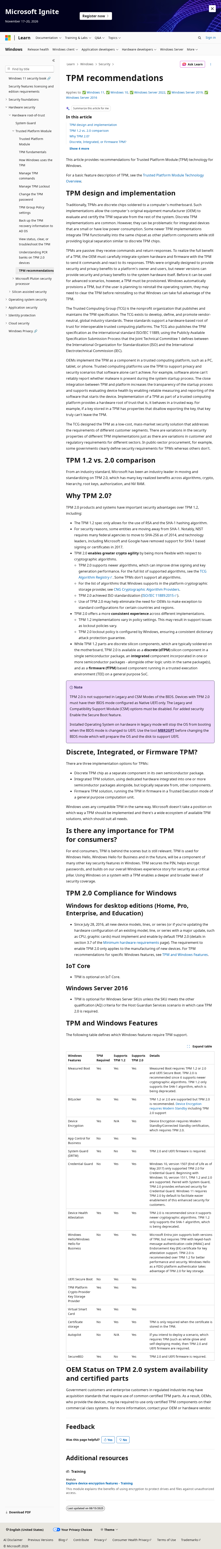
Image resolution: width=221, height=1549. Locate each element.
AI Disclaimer (13, 1540)
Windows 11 (95, 92)
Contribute (81, 1540)
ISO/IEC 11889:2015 (158, 595)
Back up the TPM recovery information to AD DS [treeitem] (36, 225)
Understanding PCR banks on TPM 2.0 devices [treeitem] (33, 257)
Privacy (99, 1540)
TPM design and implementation (93, 125)
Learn (71, 64)
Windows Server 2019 (187, 92)
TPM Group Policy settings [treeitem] (31, 210)
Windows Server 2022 (149, 92)
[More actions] (210, 64)
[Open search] (199, 38)
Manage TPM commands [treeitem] (28, 176)
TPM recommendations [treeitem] (36, 270)
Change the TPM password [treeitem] (31, 197)
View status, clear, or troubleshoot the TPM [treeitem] (34, 241)
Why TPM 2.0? (79, 136)
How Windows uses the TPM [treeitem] (35, 162)
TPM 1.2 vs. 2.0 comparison (89, 131)
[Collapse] (53, 60)
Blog (61, 1540)
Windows (86, 64)
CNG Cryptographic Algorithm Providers (146, 589)
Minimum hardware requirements (131, 942)
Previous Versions (40, 1540)
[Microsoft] (8, 38)
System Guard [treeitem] (26, 123)
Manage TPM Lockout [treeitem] (34, 186)
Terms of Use (166, 1540)
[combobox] (29, 69)
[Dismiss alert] (212, 8)
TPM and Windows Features (185, 954)
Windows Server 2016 (81, 97)
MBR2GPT (166, 730)
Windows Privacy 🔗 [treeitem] (23, 331)
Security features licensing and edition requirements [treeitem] (31, 89)
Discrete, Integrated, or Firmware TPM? (97, 142)
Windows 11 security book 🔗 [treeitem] (30, 78)
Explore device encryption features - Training (99, 1483)
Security (104, 64)
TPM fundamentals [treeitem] (32, 152)
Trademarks (189, 1540)
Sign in (211, 37)
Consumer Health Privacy (130, 1540)
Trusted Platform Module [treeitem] (31, 141)
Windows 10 (119, 92)
